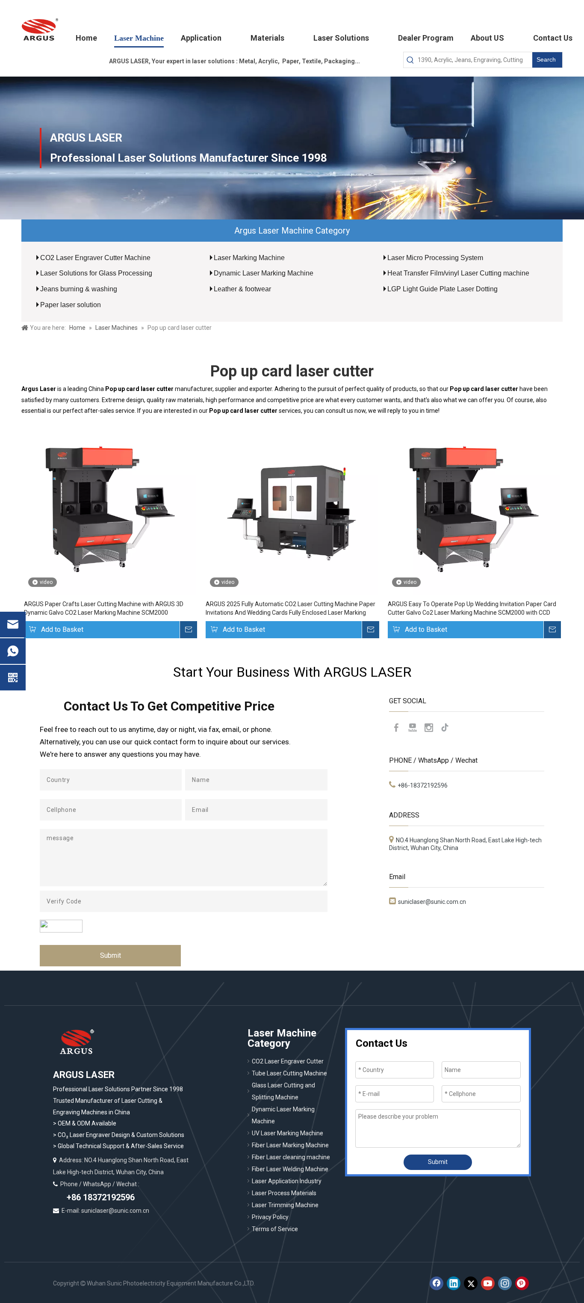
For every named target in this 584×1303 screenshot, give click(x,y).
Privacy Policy (270, 1217)
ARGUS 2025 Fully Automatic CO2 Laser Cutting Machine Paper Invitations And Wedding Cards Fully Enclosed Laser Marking (290, 608)
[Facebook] (396, 727)
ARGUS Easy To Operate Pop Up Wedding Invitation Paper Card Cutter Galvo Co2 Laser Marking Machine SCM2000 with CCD (472, 608)
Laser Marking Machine (249, 257)
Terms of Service (275, 1229)
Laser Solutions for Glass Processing (96, 273)
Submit (110, 955)
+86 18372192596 (100, 1197)
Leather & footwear (242, 289)
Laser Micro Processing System (435, 257)
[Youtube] (412, 727)
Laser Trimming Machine (285, 1205)
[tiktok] (445, 727)
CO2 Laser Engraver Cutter (288, 1061)
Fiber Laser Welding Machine (290, 1169)
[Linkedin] (453, 1283)
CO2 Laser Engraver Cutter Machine (95, 257)
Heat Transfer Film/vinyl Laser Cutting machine (458, 273)
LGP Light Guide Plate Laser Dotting (442, 289)
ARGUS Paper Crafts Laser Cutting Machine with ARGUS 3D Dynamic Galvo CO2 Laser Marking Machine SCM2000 (103, 608)
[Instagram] (429, 727)
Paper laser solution (70, 304)
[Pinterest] (522, 1283)
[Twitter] (471, 1283)
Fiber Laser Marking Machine (290, 1145)
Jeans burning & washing (78, 289)
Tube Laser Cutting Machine (289, 1073)
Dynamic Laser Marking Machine (263, 273)
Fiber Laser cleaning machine (291, 1157)
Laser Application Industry (286, 1181)
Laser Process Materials (284, 1193)
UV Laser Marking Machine (287, 1133)
